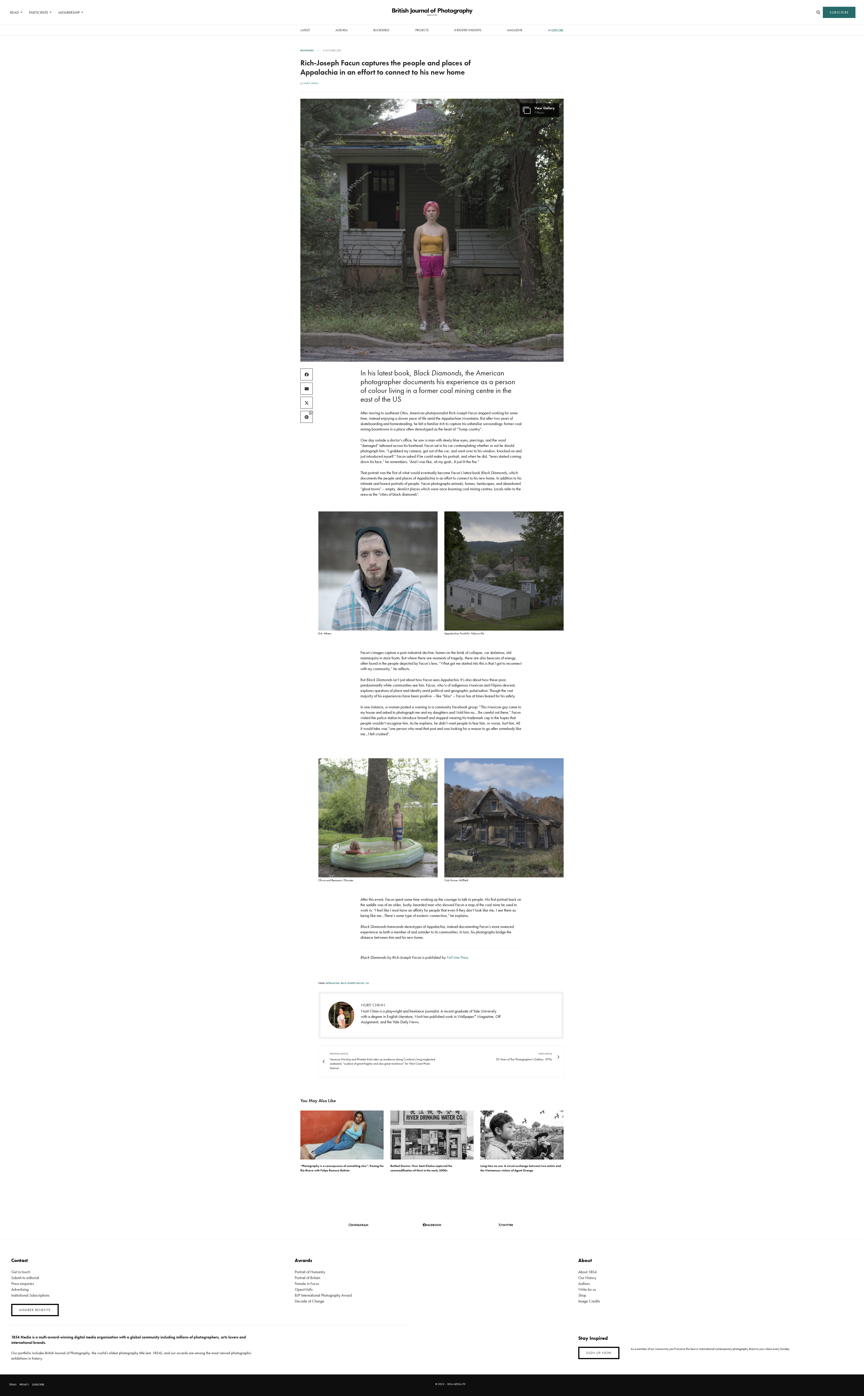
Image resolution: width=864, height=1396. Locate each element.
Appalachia (333, 983)
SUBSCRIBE (839, 12)
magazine (514, 30)
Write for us (587, 1289)
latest (305, 30)
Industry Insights (467, 30)
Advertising (20, 1289)
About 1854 (587, 1271)
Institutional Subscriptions (30, 1295)
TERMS (12, 1384)
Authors (584, 1283)
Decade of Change (309, 1301)
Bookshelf (381, 30)
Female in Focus (307, 1283)
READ (14, 12)
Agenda (341, 30)
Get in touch (20, 1271)
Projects (422, 30)
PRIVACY (24, 1384)
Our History (587, 1277)
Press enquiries (22, 1283)
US (367, 983)
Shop (582, 1295)
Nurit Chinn (311, 83)
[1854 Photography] (432, 12)
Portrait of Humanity (310, 1271)
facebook (433, 1225)
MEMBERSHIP (69, 12)
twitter (507, 1225)
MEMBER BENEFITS (35, 1310)
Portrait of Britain (307, 1277)
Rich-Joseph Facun (352, 983)
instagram (359, 1225)
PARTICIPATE (38, 12)
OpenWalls (304, 1289)
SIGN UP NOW (599, 1353)
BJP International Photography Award (323, 1295)
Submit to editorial (25, 1277)
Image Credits (589, 1301)
